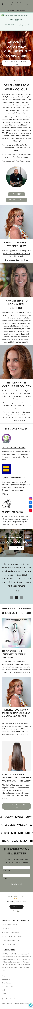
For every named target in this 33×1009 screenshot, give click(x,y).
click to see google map (10, 932)
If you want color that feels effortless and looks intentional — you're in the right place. (16, 147)
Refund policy (6, 983)
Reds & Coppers (7, 986)
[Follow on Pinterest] (11, 999)
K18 (27, 832)
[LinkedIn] (30, 506)
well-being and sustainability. (18, 342)
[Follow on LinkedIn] (15, 999)
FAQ (3, 990)
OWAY (19, 816)
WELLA (14, 824)
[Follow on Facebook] (2, 999)
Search (4, 976)
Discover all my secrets (16, 806)
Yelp (18, 911)
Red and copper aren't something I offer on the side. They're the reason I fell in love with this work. (16, 253)
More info (16, 28)
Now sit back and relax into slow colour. (16, 161)
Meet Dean (16, 548)
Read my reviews (16, 907)
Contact (4, 993)
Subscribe (16, 884)
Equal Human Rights (13, 478)
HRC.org (5, 494)
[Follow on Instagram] (6, 999)
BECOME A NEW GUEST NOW (16, 63)
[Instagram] (30, 498)
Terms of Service (8, 979)
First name (6, 870)
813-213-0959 (16, 936)
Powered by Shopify (16, 1005)
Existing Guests (16, 200)
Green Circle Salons (13, 447)
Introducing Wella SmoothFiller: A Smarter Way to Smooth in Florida (16, 777)
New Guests (16, 194)
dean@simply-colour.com (15, 940)
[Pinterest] (30, 510)
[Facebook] (30, 502)
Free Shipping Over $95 (16, 10)
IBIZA (12, 840)
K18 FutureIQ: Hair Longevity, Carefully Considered (14, 654)
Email (5, 878)
